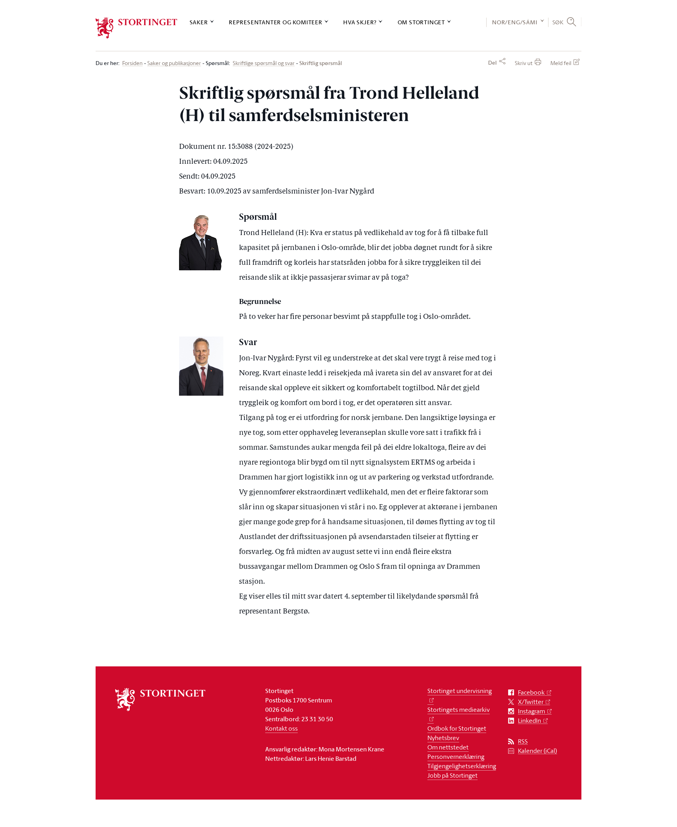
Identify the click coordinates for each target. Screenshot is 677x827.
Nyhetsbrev (443, 737)
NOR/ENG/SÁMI (515, 22)
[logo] (136, 28)
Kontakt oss (281, 728)
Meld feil (560, 63)
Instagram (531, 711)
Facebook (531, 692)
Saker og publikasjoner (174, 63)
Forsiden (132, 63)
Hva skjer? (360, 22)
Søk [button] (558, 22)
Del (492, 63)
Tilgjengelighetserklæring (461, 766)
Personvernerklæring (455, 756)
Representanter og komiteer (275, 22)
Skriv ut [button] (523, 63)
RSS (523, 741)
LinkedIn (529, 720)
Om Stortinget (421, 22)
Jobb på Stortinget (452, 775)
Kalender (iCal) (537, 750)
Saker (199, 22)
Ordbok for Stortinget (456, 728)
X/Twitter (530, 702)
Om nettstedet (448, 747)
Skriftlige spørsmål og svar (264, 63)
